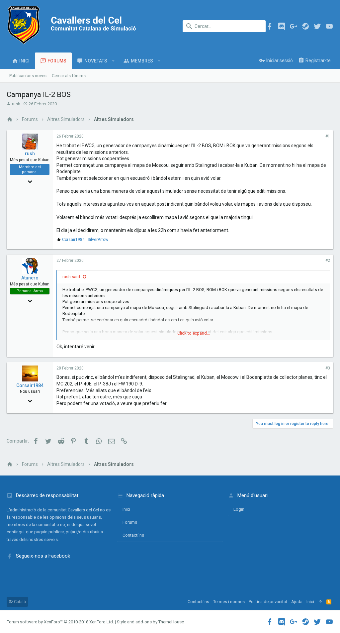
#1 (327, 136)
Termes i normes (229, 601)
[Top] (320, 602)
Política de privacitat (268, 601)
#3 (327, 368)
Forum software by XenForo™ (60, 621)
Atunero (30, 277)
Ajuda (296, 601)
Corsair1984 (29, 385)
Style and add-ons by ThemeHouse (150, 621)
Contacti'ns (133, 535)
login (238, 509)
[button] (113, 61)
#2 (327, 260)
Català (19, 601)
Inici (126, 509)
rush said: (71, 276)
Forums (130, 522)
